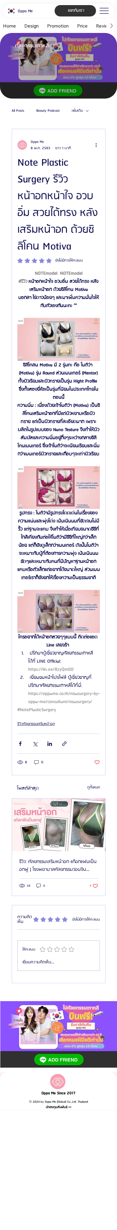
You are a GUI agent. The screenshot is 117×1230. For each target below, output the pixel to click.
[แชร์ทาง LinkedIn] (49, 744)
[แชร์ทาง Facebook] (20, 744)
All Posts (18, 111)
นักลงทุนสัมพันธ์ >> (58, 1107)
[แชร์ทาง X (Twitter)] (35, 744)
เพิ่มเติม (77, 111)
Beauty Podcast (48, 111)
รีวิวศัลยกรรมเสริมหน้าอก (36, 724)
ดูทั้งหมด (93, 787)
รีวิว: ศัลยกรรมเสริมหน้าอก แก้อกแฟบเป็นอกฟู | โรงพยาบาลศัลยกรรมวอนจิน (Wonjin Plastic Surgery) (58, 866)
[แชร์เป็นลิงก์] (64, 744)
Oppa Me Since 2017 (58, 1093)
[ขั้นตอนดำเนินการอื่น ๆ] (96, 145)
